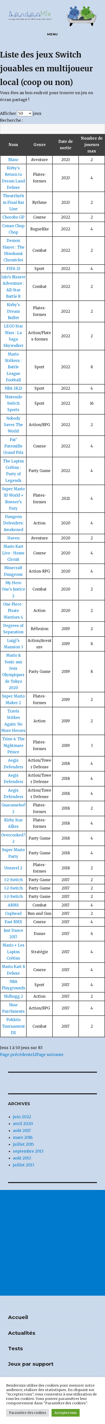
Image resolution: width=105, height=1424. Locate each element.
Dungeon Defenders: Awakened (13, 523)
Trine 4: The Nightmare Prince (13, 745)
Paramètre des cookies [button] (27, 1413)
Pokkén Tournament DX (13, 1026)
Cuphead (13, 913)
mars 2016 (23, 1137)
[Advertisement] (52, 1243)
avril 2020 (23, 1123)
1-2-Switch (13, 879)
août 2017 (22, 1130)
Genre (39, 144)
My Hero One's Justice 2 (13, 589)
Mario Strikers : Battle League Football (13, 367)
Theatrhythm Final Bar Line (13, 202)
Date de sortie (65, 144)
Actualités (21, 1333)
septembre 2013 (28, 1151)
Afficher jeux (21, 113)
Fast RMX (13, 922)
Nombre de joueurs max (92, 145)
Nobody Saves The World (13, 425)
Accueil (18, 1317)
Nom (13, 144)
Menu (52, 34)
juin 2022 (22, 1116)
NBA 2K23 (13, 388)
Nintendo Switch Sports (13, 403)
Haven (13, 538)
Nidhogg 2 (13, 996)
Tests (15, 1348)
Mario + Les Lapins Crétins (13, 952)
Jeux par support (30, 1364)
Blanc (13, 159)
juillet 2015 (23, 1144)
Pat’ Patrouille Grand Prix (13, 446)
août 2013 (22, 1158)
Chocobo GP (13, 217)
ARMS (13, 905)
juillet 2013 (23, 1164)
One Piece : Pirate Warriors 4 (13, 611)
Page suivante (49, 1054)
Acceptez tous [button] (65, 1413)
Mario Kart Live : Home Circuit (13, 553)
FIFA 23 (13, 268)
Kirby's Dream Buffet (13, 311)
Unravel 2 (13, 868)
